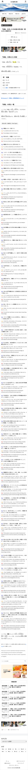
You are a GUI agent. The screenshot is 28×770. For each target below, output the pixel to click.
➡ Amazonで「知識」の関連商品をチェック (12, 98)
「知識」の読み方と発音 (14, 40)
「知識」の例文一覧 (13, 42)
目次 (12, 37)
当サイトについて (21, 761)
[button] (25, 661)
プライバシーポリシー (14, 765)
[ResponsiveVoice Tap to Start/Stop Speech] (4, 77)
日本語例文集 (14, 2)
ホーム (7, 761)
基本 (7, 87)
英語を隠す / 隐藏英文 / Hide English (9, 123)
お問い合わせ (7, 763)
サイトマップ (21, 763)
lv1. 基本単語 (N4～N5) (7, 25)
